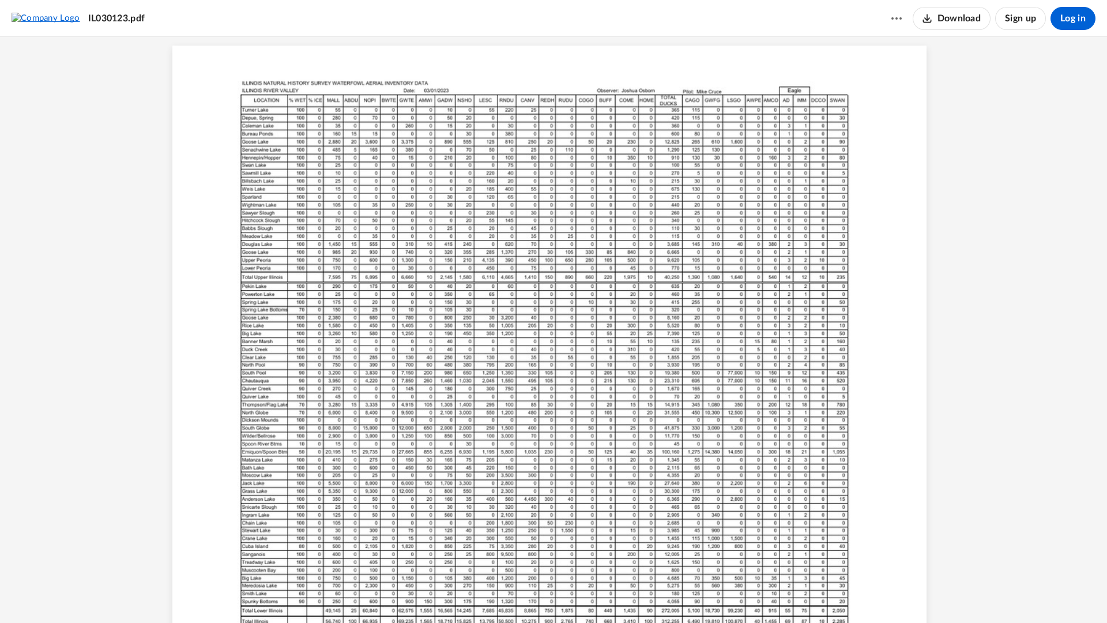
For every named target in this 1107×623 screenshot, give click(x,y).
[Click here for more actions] (896, 18)
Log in (1073, 18)
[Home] (46, 18)
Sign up (1020, 18)
